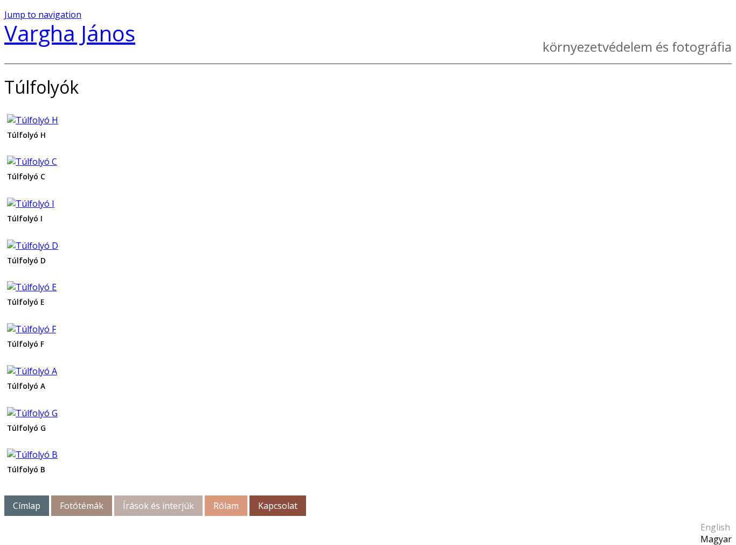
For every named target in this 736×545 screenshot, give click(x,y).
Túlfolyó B (26, 469)
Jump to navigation (42, 14)
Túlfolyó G (26, 428)
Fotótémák (81, 506)
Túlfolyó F (25, 344)
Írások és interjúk (158, 506)
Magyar (716, 539)
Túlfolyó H (26, 135)
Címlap (26, 506)
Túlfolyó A (26, 386)
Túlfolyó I (25, 218)
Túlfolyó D (26, 260)
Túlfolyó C (26, 176)
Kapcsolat (277, 506)
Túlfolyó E (25, 302)
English (715, 527)
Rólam (226, 506)
